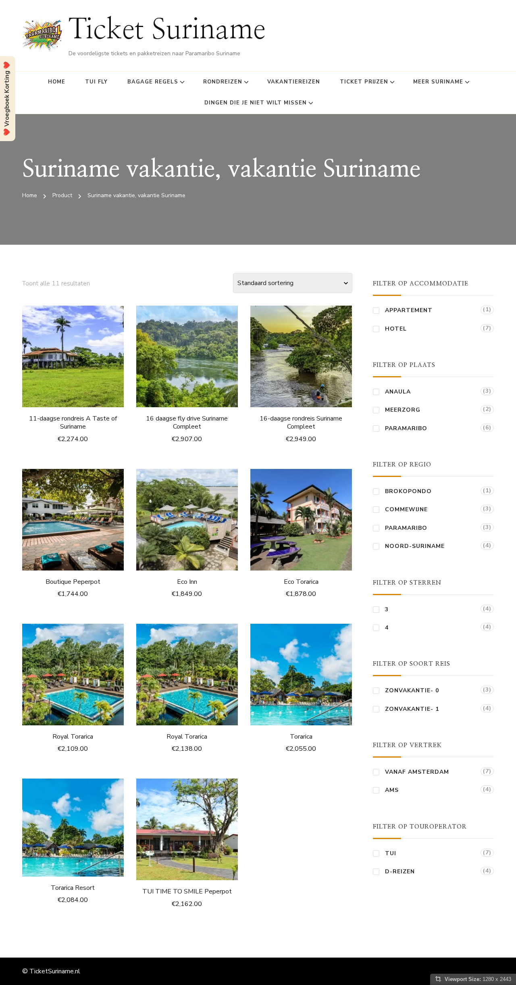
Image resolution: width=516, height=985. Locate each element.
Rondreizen (222, 81)
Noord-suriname (415, 546)
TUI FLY (96, 81)
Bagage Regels (152, 81)
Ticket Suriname (167, 30)
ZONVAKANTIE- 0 (412, 690)
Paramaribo (406, 428)
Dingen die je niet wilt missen (255, 102)
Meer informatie (73, 358)
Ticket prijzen (364, 81)
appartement (409, 310)
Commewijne (406, 509)
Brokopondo (408, 491)
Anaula (398, 392)
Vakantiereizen (293, 81)
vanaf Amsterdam (417, 772)
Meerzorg (402, 410)
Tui (390, 853)
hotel (396, 329)
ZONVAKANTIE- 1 (412, 709)
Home (56, 81)
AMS (392, 790)
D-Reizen (400, 871)
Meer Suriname (438, 81)
